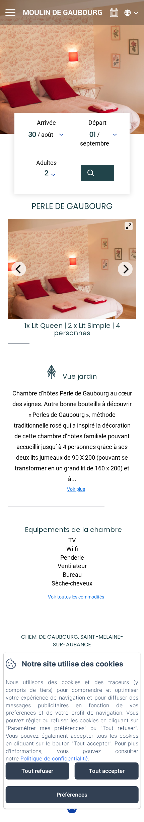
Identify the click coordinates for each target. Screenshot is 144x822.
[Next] (125, 269)
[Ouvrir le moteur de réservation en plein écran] (72, 153)
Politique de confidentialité (54, 758)
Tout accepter (107, 770)
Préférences (72, 794)
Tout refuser (37, 770)
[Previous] (18, 269)
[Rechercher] (97, 173)
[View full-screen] (129, 226)
